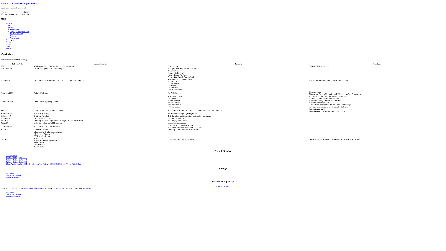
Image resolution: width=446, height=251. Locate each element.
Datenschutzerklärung (14, 175)
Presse (8, 46)
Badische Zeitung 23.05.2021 (16, 158)
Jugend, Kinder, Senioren (19, 32)
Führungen (10, 40)
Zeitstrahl (9, 44)
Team (8, 25)
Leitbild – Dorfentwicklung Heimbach (19, 3)
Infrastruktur (14, 30)
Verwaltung (14, 38)
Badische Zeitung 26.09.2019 (16, 160)
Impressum (10, 173)
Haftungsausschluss (13, 177)
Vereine (13, 36)
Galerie (8, 48)
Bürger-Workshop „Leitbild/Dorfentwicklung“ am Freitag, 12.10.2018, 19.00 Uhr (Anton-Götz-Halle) (43, 164)
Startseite (9, 23)
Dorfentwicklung (16, 34)
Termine (9, 42)
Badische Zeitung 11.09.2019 (16, 162)
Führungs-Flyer (11, 156)
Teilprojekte (10, 27)
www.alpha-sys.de (223, 186)
